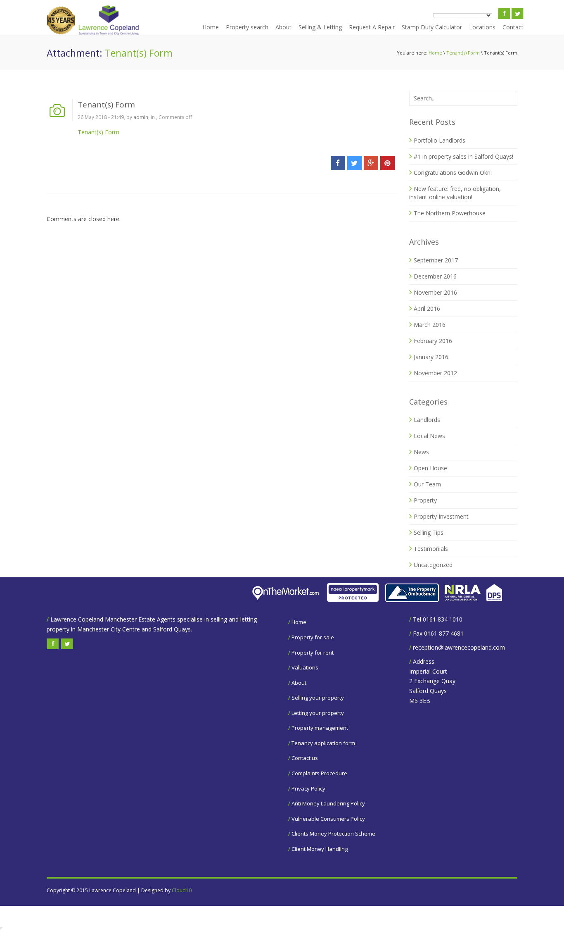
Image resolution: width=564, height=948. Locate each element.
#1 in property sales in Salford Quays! (463, 156)
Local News (429, 436)
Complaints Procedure (319, 773)
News (421, 452)
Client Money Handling (319, 849)
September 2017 (436, 260)
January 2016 (431, 357)
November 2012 (435, 373)
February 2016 (433, 341)
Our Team (427, 484)
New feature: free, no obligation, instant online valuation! (455, 193)
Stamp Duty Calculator (432, 27)
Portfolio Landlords (439, 140)
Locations (482, 27)
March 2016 (430, 325)
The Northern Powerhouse (450, 213)
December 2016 (435, 276)
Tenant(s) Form (463, 53)
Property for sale (312, 637)
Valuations (304, 667)
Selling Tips (428, 532)
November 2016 (435, 292)
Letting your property (317, 713)
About (283, 27)
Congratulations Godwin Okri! (453, 172)
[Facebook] (338, 163)
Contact (513, 27)
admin (140, 117)
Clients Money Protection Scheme (333, 833)
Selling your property (317, 697)
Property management (319, 727)
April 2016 (427, 308)
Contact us (304, 758)
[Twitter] (354, 163)
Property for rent (312, 652)
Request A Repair (372, 27)
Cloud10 (182, 890)
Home (210, 27)
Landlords (427, 420)
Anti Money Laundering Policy (328, 803)
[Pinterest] (387, 163)
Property (425, 500)
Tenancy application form (323, 743)
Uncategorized (433, 565)
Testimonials (431, 549)
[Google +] (371, 163)
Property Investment (441, 516)
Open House (430, 468)
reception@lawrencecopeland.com (459, 647)
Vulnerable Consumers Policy (328, 818)
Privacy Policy (308, 788)
